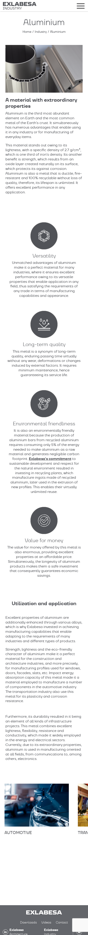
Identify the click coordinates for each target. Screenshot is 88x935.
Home (27, 32)
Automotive (18, 832)
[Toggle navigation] (81, 6)
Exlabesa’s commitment (50, 458)
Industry (41, 32)
